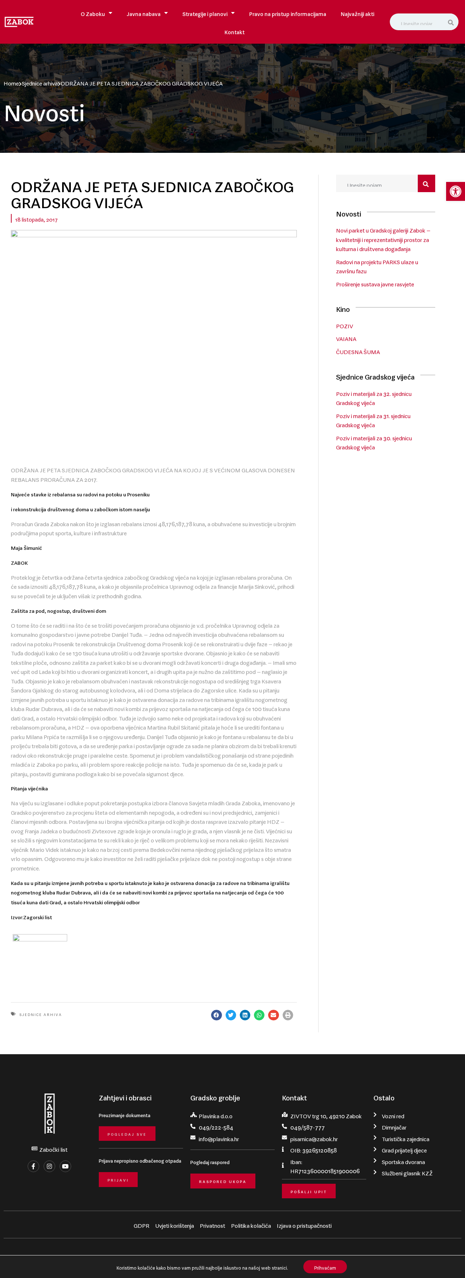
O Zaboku (93, 13)
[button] (455, 191)
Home (11, 82)
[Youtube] (65, 1166)
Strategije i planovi (204, 13)
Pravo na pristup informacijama (287, 13)
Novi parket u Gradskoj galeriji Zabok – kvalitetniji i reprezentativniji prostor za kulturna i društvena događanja (383, 238)
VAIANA (346, 337)
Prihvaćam (325, 1266)
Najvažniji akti (357, 13)
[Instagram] (49, 1166)
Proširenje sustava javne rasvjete (375, 283)
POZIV (344, 324)
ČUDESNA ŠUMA (358, 350)
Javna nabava (144, 13)
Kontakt (234, 31)
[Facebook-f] (33, 1166)
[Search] (451, 21)
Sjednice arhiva (40, 82)
